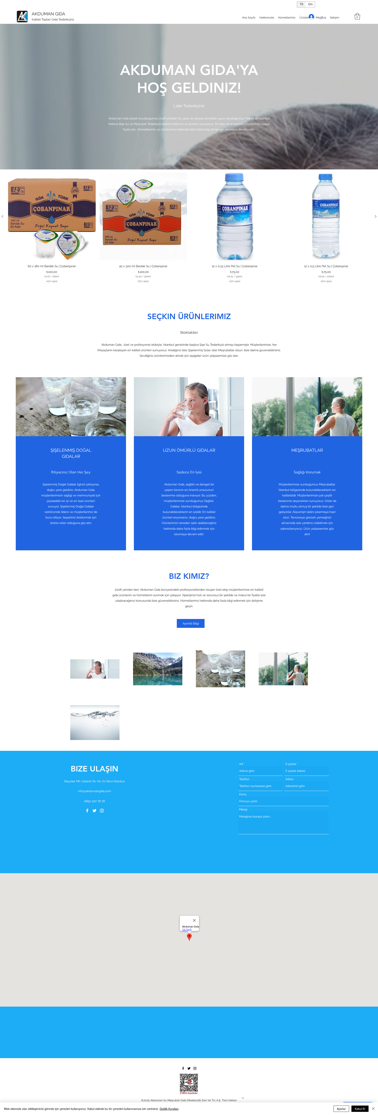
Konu (242, 794)
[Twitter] (94, 810)
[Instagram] (101, 810)
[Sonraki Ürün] (375, 216)
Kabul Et (360, 1109)
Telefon (244, 779)
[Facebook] (87, 810)
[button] (357, 16)
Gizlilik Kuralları (169, 1109)
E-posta (290, 764)
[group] (189, 228)
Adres (289, 779)
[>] (310, 16)
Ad (241, 764)
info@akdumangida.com (94, 791)
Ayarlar (341, 1109)
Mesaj (243, 809)
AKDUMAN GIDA (48, 13)
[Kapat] (373, 1109)
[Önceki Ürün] (2, 216)
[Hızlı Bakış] (52, 216)
